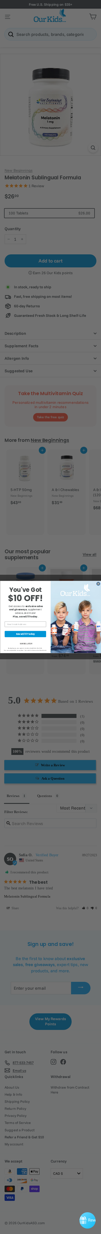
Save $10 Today (25, 634)
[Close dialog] (98, 583)
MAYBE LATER (26, 644)
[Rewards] (87, 1220)
